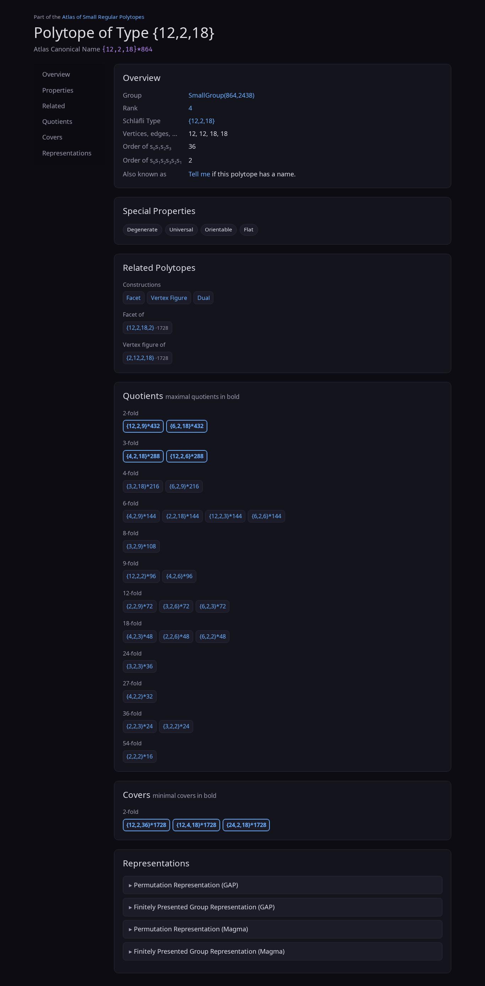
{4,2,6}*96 (179, 576)
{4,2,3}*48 (139, 636)
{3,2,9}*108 (141, 546)
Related (53, 105)
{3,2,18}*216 (142, 486)
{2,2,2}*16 (139, 756)
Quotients (57, 121)
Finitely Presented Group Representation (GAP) (204, 907)
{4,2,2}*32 (139, 696)
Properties (57, 90)
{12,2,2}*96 (141, 576)
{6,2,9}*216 (184, 486)
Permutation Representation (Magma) (191, 929)
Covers (52, 137)
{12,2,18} (202, 120)
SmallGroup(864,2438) (221, 95)
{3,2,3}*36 (139, 666)
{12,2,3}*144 (225, 516)
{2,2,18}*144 (182, 516)
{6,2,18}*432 (186, 426)
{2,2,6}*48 (176, 636)
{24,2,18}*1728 (246, 825)
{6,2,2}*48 (213, 636)
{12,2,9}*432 (143, 426)
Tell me (199, 174)
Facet (133, 298)
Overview (56, 74)
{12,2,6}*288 (186, 456)
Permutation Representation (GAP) (186, 885)
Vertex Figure (169, 298)
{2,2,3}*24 (139, 726)
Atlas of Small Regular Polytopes (103, 16)
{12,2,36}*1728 (146, 825)
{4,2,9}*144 (141, 516)
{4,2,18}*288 (143, 456)
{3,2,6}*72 (176, 606)
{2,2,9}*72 (139, 606)
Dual (203, 298)
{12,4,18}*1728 (196, 825)
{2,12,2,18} (147, 358)
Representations (67, 152)
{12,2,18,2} (147, 328)
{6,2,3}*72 (213, 606)
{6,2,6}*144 (266, 516)
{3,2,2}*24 (176, 726)
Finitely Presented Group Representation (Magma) (209, 951)
